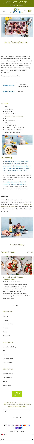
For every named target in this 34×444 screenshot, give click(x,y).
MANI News (6, 320)
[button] (4, 11)
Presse (5, 332)
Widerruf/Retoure (8, 358)
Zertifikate (6, 381)
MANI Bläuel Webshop (19, 431)
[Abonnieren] (29, 411)
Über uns (5, 316)
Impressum (6, 355)
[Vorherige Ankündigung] (3, 3)
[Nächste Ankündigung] (31, 3)
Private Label (7, 385)
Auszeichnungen (8, 324)
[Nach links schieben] (13, 305)
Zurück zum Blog (18, 245)
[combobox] (17, 434)
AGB (4, 351)
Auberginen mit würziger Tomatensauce (13, 278)
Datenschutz (6, 336)
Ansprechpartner (8, 373)
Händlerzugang (7, 377)
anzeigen (30, 252)
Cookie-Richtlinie (8, 362)
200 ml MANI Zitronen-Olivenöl (14, 116)
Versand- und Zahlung (9, 347)
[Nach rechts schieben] (20, 305)
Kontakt (5, 328)
